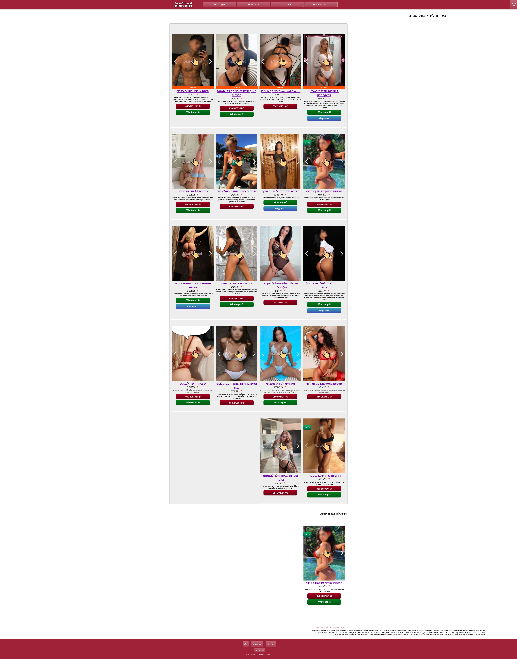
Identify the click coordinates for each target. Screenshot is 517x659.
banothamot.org (251, 654)
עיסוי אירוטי (253, 4)
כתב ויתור (271, 644)
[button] (306, 61)
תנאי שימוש (257, 644)
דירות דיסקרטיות (321, 4)
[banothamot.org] (183, 4)
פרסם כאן (513, 4)
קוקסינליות (219, 4)
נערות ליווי (287, 4)
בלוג (245, 644)
